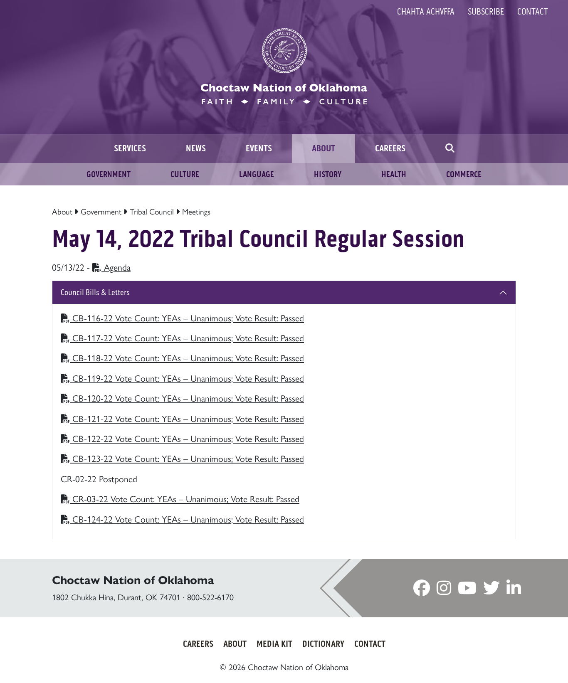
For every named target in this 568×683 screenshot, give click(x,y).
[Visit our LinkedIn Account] (513, 590)
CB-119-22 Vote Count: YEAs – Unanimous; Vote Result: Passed (187, 377)
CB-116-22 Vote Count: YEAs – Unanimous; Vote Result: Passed (187, 317)
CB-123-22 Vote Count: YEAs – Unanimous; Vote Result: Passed (187, 457)
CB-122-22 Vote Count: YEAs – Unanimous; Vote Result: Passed (187, 437)
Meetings (196, 211)
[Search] (449, 148)
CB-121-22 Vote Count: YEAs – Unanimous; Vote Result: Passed (187, 418)
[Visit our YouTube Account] (467, 590)
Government (101, 211)
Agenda (116, 266)
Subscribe (486, 11)
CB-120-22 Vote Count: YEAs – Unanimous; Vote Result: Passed (187, 397)
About (62, 211)
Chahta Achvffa (425, 11)
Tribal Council (152, 211)
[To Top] (529, 660)
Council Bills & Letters (95, 292)
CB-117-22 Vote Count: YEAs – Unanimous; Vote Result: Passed (187, 337)
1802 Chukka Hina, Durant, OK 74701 (116, 597)
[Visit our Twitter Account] (491, 590)
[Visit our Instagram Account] (444, 590)
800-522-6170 (210, 597)
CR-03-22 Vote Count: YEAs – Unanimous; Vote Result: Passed (184, 498)
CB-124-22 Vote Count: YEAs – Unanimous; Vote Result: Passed (187, 518)
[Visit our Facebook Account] (421, 590)
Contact (532, 11)
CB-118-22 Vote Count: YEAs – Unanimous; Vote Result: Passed (187, 357)
